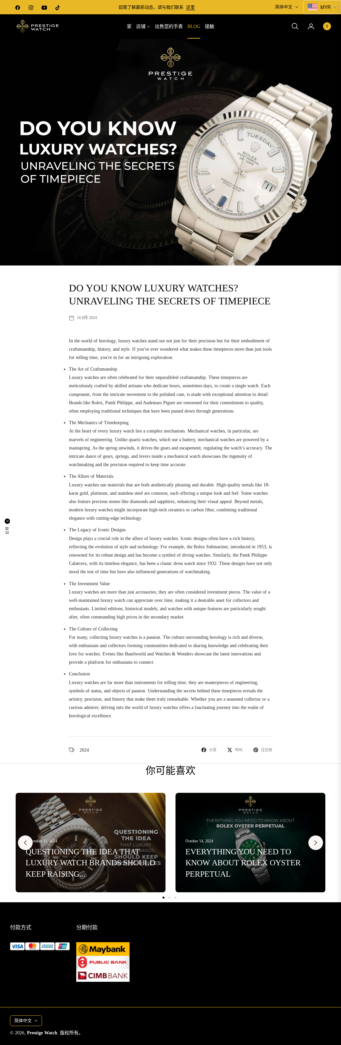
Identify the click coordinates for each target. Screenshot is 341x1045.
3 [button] (175, 898)
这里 (190, 7)
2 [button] (169, 898)
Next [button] (315, 842)
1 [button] (164, 898)
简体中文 (283, 6)
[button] (295, 26)
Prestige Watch (42, 1032)
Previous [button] (25, 842)
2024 (84, 750)
